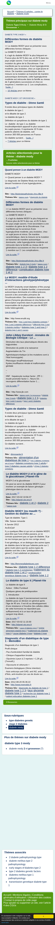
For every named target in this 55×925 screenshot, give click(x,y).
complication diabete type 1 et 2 (27, 271)
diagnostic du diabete (38, 197)
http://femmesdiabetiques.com (25, 563)
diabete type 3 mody (28, 264)
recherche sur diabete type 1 (36, 693)
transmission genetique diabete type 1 (27, 884)
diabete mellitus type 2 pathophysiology (20, 863)
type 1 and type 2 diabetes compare (33, 322)
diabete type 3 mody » (15, 35)
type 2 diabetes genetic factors (25, 871)
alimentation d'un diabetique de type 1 (22, 459)
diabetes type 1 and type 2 (34, 327)
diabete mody (23, 197)
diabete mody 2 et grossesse (30, 395)
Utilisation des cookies (39, 897)
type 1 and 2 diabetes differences (18, 325)
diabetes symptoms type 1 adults (31, 463)
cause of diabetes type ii (28, 628)
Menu (48, 3)
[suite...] (9, 87)
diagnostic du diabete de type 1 (33, 688)
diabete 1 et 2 (28, 503)
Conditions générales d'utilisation (23, 896)
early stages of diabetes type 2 (25, 868)
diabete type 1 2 (39, 575)
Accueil (7, 895)
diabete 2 (43, 503)
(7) (26, 748)
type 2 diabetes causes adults (19, 466)
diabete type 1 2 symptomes (19, 570)
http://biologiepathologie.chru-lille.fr (27, 194)
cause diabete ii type (22, 633)
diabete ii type (40, 633)
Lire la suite (10, 188)
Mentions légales (22, 895)
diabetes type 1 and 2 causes (16, 330)
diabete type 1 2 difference (34, 567)
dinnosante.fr (17, 454)
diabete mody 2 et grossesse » (20, 98)
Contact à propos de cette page (20, 900)
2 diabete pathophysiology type (25, 857)
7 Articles (12, 141)
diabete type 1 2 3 (16, 266)
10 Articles (12, 90)
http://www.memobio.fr (21, 684)
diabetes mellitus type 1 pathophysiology (21, 877)
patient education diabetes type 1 (21, 696)
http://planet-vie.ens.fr (22, 499)
